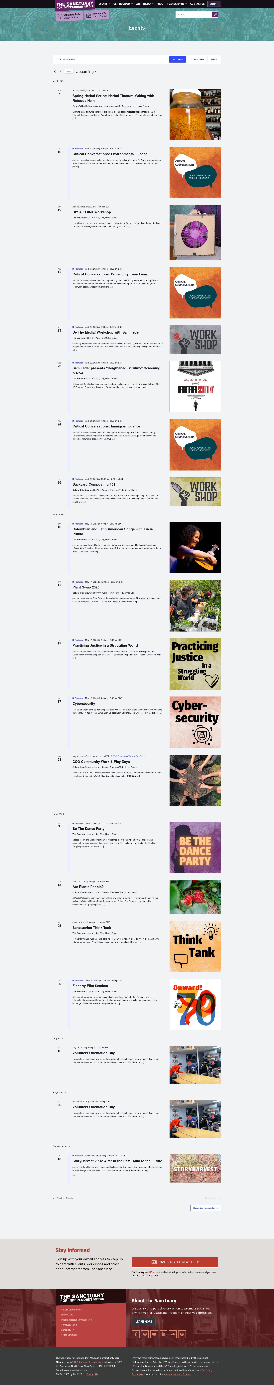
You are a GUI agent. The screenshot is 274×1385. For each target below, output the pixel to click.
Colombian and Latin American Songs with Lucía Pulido (112, 531)
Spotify (182, 1334)
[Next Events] (60, 71)
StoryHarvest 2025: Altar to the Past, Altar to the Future (117, 1160)
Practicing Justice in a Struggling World (105, 645)
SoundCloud (173, 1334)
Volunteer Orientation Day (93, 1052)
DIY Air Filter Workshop (91, 211)
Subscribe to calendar (204, 1207)
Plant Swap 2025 (85, 587)
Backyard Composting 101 (93, 484)
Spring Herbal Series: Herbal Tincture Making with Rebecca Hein (113, 98)
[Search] (215, 14)
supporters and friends (178, 1374)
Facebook (136, 1334)
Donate (214, 4)
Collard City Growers (71, 1309)
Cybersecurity (83, 703)
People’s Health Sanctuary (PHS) (77, 1319)
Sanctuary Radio (69, 1324)
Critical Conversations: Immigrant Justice (106, 426)
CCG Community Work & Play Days (101, 761)
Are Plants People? (88, 886)
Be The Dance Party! (89, 828)
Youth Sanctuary (69, 1334)
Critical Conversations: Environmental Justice (109, 153)
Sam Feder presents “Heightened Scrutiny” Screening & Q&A (116, 370)
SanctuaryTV (67, 1329)
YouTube (154, 1334)
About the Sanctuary (170, 3)
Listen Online (72, 16)
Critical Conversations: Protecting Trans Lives (110, 274)
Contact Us (197, 3)
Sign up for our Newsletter (179, 1262)
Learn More (144, 1321)
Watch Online (99, 15)
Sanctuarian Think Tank (91, 927)
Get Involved (121, 3)
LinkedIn (163, 1334)
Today (69, 71)
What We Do (143, 3)
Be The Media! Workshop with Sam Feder (106, 332)
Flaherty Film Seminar (90, 985)
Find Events (178, 59)
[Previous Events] (55, 71)
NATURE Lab (67, 1314)
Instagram (145, 1334)
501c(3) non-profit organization (89, 1362)
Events (103, 3)
